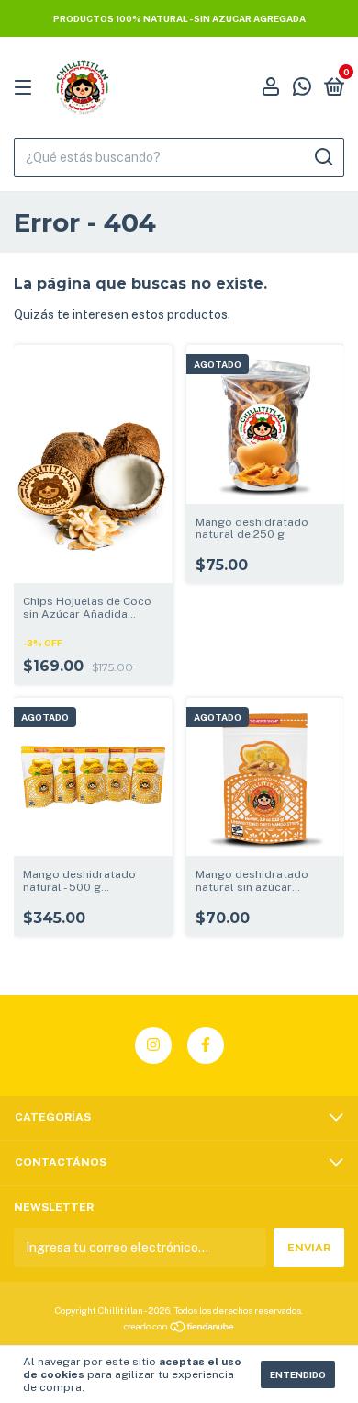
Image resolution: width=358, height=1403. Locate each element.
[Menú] (26, 88)
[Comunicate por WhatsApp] (302, 89)
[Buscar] (323, 157)
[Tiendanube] (179, 1328)
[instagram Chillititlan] (153, 1045)
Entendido (298, 1374)
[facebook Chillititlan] (205, 1045)
